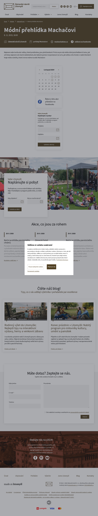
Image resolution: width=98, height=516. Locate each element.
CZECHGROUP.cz (89, 485)
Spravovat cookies (33, 271)
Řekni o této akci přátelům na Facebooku (51, 101)
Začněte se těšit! (15, 209)
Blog (76, 14)
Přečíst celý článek (9, 349)
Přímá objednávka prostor (29, 492)
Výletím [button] (47, 14)
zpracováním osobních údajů (79, 412)
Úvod (7, 14)
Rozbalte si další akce (10, 260)
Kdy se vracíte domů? (34, 198)
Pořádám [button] (34, 14)
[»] (59, 70)
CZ (75, 6)
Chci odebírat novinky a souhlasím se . (67, 412)
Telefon (11, 402)
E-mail (11, 393)
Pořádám (34, 476)
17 (58, 83)
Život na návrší (23, 319)
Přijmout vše (51, 267)
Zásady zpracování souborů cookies (81, 492)
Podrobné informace (62, 260)
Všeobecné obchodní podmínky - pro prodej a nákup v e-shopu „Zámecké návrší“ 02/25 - (49, 497)
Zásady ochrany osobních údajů (60, 492)
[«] (39, 70)
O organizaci (17, 492)
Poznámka (47, 383)
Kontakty (88, 14)
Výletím (12, 21)
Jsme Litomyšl (62, 14)
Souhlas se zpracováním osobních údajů (35, 495)
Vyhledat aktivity (49, 144)
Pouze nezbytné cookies (36, 267)
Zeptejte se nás (87, 6)
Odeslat (84, 417)
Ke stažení (9, 492)
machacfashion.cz (61, 42)
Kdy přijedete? (12, 198)
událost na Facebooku (83, 42)
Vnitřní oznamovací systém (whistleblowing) (61, 495)
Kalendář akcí (21, 21)
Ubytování (19, 14)
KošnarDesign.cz (72, 485)
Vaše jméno (12, 383)
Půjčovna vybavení (44, 492)
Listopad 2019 (49, 70)
